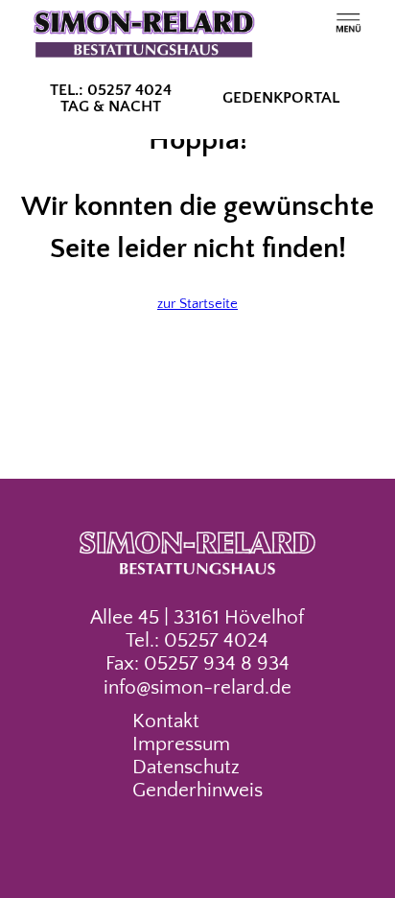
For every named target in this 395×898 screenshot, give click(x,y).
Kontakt (165, 721)
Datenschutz (186, 767)
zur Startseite (197, 303)
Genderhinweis (197, 790)
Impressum (181, 744)
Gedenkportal (280, 97)
